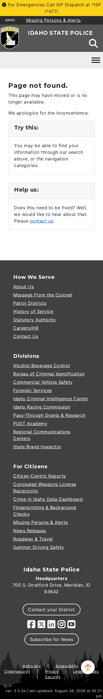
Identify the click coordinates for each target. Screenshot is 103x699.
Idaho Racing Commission (41, 407)
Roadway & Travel (33, 539)
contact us (41, 221)
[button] (88, 667)
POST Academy (30, 423)
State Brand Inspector (37, 446)
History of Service (33, 311)
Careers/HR (25, 328)
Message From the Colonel (42, 295)
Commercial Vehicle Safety (43, 382)
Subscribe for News (51, 639)
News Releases (29, 530)
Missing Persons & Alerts (40, 522)
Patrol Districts (29, 303)
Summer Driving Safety (38, 547)
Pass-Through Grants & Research (49, 415)
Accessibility (67, 666)
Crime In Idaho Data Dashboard (48, 499)
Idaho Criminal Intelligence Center (50, 398)
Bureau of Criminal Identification (49, 374)
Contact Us (25, 336)
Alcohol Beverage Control (41, 365)
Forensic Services (32, 390)
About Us (23, 286)
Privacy (52, 671)
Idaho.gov (31, 666)
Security (52, 677)
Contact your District (51, 609)
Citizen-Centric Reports (39, 476)
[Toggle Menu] (95, 60)
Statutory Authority (34, 319)
